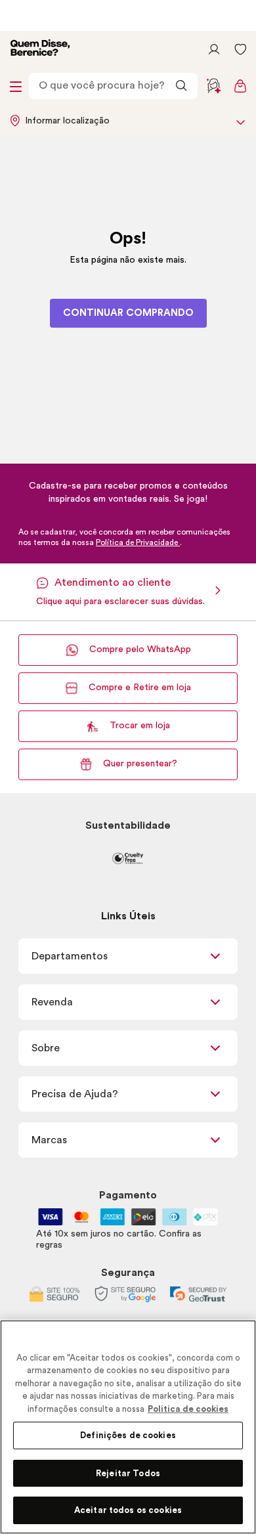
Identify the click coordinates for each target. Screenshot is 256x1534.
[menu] (16, 86)
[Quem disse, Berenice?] (40, 49)
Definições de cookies (128, 1435)
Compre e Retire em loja (140, 687)
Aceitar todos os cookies (128, 1510)
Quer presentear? (140, 763)
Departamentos (70, 956)
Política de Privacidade (138, 542)
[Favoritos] (240, 49)
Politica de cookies (188, 1409)
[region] (128, 1427)
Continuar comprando (128, 313)
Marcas (49, 1140)
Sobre (46, 1048)
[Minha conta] (214, 49)
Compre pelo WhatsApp (140, 649)
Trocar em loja (140, 725)
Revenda (52, 1002)
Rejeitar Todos (128, 1473)
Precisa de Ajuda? (75, 1094)
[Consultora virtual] (214, 86)
